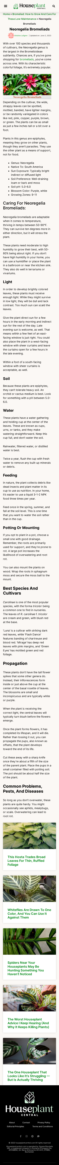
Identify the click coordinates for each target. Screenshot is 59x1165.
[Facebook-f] (21, 1136)
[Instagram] (26, 1136)
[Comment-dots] (38, 1136)
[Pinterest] (32, 1136)
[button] (5, 5)
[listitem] (29, 846)
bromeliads (27, 59)
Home (6, 14)
